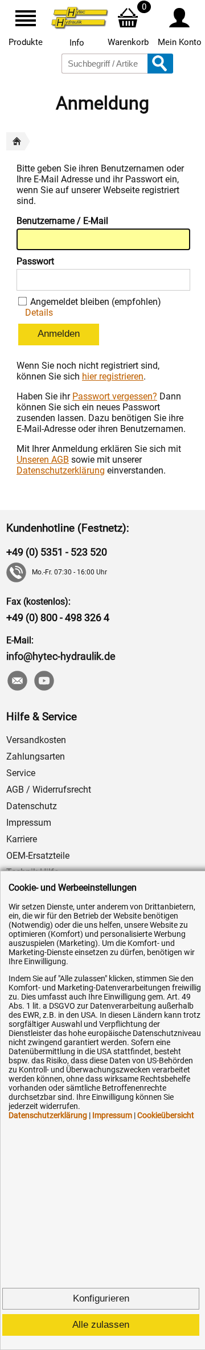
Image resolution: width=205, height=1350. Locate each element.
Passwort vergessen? (114, 396)
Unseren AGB (43, 459)
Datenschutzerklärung (61, 470)
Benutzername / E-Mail (62, 220)
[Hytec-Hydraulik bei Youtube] (43, 682)
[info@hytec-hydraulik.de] (16, 682)
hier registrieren (113, 376)
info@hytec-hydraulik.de (61, 656)
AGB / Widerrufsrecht (48, 789)
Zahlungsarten (35, 756)
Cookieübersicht (165, 1115)
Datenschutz (31, 806)
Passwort (35, 261)
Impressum (28, 822)
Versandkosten (36, 740)
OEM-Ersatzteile (37, 855)
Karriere (21, 839)
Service (20, 773)
